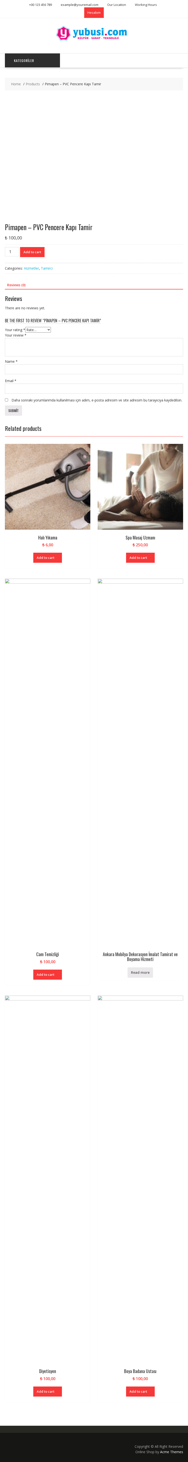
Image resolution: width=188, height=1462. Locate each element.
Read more (140, 972)
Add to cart (32, 252)
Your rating (15, 329)
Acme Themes (171, 1452)
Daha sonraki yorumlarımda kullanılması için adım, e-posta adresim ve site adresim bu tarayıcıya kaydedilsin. (97, 400)
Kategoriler (24, 60)
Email (10, 380)
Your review (15, 335)
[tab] (16, 285)
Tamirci (47, 268)
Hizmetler (31, 268)
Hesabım (94, 12)
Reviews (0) (16, 285)
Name (11, 361)
